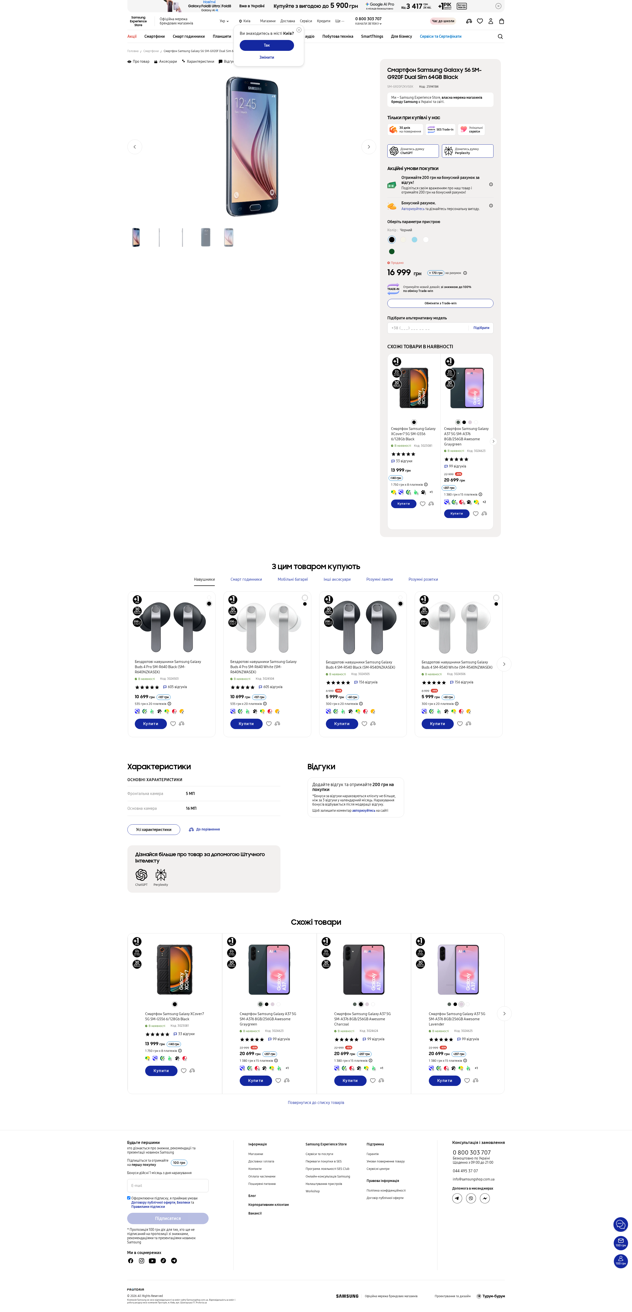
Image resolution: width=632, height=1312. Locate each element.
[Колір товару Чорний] (392, 239)
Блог (252, 1196)
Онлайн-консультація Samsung (328, 1176)
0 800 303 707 (472, 1152)
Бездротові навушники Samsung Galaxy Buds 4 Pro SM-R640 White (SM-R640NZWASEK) (263, 666)
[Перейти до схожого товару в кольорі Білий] (476, 422)
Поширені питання (262, 1184)
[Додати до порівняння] (469, 21)
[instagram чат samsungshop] (141, 1260)
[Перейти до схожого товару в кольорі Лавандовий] (470, 422)
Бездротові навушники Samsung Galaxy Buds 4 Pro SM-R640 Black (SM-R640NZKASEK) (168, 666)
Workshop (313, 1191)
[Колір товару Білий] (426, 239)
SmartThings (372, 36)
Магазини (268, 21)
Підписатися (168, 1218)
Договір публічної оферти (385, 1198)
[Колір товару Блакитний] (414, 239)
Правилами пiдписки (148, 1207)
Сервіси (306, 21)
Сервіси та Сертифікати (441, 36)
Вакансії (255, 1213)
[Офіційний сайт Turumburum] (490, 1296)
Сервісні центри (378, 1169)
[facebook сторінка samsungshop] (485, 1198)
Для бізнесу (401, 36)
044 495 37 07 (465, 1171)
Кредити (323, 21)
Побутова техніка (337, 36)
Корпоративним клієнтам (268, 1205)
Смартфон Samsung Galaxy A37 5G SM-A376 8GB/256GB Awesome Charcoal (362, 1019)
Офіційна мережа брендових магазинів (176, 21)
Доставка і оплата (261, 1161)
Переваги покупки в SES (324, 1161)
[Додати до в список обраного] (480, 21)
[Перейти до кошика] (502, 21)
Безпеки (183, 1202)
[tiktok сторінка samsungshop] (163, 1260)
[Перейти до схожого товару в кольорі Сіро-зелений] (458, 422)
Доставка (287, 21)
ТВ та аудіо (305, 36)
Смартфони (154, 36)
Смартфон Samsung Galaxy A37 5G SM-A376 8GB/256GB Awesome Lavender (457, 1019)
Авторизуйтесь (413, 209)
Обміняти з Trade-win (440, 303)
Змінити (266, 57)
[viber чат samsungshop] (471, 1198)
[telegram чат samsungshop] (174, 1260)
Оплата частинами (262, 1176)
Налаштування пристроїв (324, 1184)
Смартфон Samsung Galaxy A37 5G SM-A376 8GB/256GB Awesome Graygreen (268, 1019)
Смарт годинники (189, 36)
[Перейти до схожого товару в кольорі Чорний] (414, 422)
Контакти (255, 1169)
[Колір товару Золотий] (403, 239)
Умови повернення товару (386, 1161)
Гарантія (373, 1154)
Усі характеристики (154, 829)
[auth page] (491, 21)
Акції (132, 36)
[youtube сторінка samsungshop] (152, 1260)
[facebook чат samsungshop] (130, 1260)
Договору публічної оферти (153, 1202)
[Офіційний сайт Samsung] (347, 1296)
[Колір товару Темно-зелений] (392, 251)
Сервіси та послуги (319, 1154)
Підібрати (481, 328)
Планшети (222, 36)
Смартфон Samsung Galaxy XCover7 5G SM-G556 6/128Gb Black (413, 433)
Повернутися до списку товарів (316, 1102)
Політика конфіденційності (386, 1191)
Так (267, 45)
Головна (132, 51)
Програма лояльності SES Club (327, 1169)
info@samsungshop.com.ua (473, 1179)
